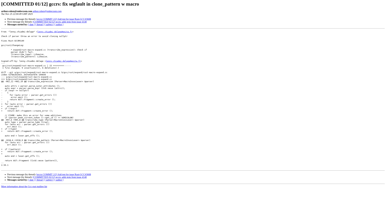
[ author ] (59, 24)
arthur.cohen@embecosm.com (47, 11)
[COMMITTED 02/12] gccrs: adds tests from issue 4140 (60, 21)
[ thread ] (39, 24)
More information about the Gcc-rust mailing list (24, 186)
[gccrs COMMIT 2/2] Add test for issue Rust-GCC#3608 (63, 19)
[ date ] (31, 24)
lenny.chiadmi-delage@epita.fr (54, 32)
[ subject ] (49, 24)
